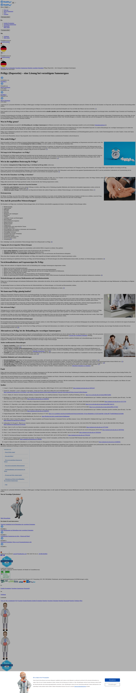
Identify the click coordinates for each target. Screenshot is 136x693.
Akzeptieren (112, 680)
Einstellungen (112, 684)
